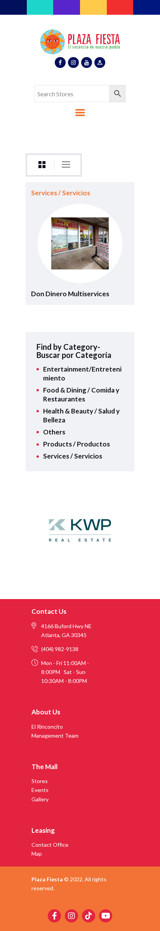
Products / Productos (76, 444)
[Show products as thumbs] (42, 164)
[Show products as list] (66, 164)
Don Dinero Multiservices (70, 294)
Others (54, 432)
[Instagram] (71, 915)
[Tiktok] (88, 915)
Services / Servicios (60, 193)
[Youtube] (105, 915)
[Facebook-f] (54, 915)
